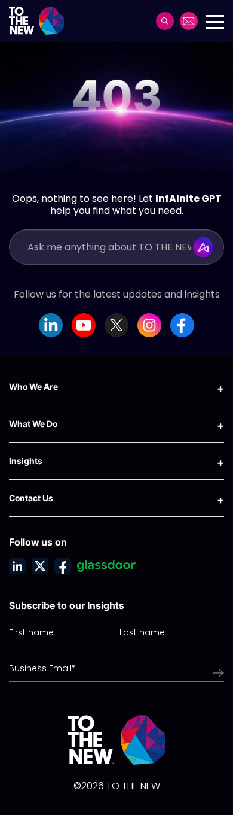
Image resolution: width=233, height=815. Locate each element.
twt (40, 566)
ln (17, 566)
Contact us (189, 21)
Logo (40, 21)
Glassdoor (106, 566)
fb (62, 566)
